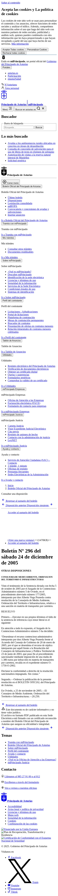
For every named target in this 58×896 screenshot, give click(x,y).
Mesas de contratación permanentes (26, 320)
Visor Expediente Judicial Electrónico (27, 428)
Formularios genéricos (19, 377)
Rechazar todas (14, 53)
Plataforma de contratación (21, 317)
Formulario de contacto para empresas (27, 406)
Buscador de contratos (19, 323)
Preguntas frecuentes (18, 471)
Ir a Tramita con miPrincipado (16, 234)
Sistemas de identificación (21, 292)
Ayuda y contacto (17, 753)
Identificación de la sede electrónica (26, 277)
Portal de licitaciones (18, 314)
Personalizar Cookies (37, 49)
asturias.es (13, 73)
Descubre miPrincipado (20, 274)
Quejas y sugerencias (18, 374)
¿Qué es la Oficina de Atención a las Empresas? (32, 759)
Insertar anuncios (16, 215)
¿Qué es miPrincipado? (19, 271)
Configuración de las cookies (22, 823)
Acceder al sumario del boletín (23, 543)
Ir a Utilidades (8, 386)
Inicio (11, 485)
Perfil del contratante (18, 751)
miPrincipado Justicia (18, 762)
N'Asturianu (11, 84)
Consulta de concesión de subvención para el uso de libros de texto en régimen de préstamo (31, 150)
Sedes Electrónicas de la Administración (28, 474)
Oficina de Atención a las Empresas (26, 400)
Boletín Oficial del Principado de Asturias (29, 488)
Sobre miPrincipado (18, 748)
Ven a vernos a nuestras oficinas (21, 788)
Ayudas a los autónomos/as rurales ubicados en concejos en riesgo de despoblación (31, 144)
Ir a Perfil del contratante (13, 337)
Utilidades (13, 756)
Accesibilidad (15, 806)
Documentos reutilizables (20, 251)
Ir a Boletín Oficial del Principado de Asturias (24, 220)
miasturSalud (14, 78)
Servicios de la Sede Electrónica (24, 286)
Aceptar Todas (13, 49)
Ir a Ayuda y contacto (12, 480)
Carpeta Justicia (16, 425)
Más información (20, 43)
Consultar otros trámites (20, 249)
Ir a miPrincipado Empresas (15, 411)
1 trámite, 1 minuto (17, 465)
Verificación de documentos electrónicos (28, 369)
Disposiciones (15, 200)
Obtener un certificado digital (22, 371)
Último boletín (15, 197)
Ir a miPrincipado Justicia (14, 445)
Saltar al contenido (10, 2)
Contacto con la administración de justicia (29, 437)
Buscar (39, 127)
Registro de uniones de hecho (23, 434)
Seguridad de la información (22, 283)
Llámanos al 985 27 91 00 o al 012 (22, 776)
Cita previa (13, 431)
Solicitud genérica (17, 160)
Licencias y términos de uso (22, 280)
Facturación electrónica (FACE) (24, 403)
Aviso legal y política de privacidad (26, 809)
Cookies (12, 820)
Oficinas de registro (18, 468)
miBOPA (12, 206)
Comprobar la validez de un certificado (27, 380)
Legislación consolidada (20, 203)
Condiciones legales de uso (21, 289)
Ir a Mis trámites (9, 257)
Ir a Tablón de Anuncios (13, 351)
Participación (14, 76)
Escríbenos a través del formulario (22, 782)
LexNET (12, 440)
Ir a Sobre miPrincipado (13, 297)
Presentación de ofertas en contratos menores (30, 326)
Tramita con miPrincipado (21, 742)
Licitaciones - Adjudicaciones (23, 311)
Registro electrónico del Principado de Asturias (31, 366)
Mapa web (13, 815)
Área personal (12, 88)
